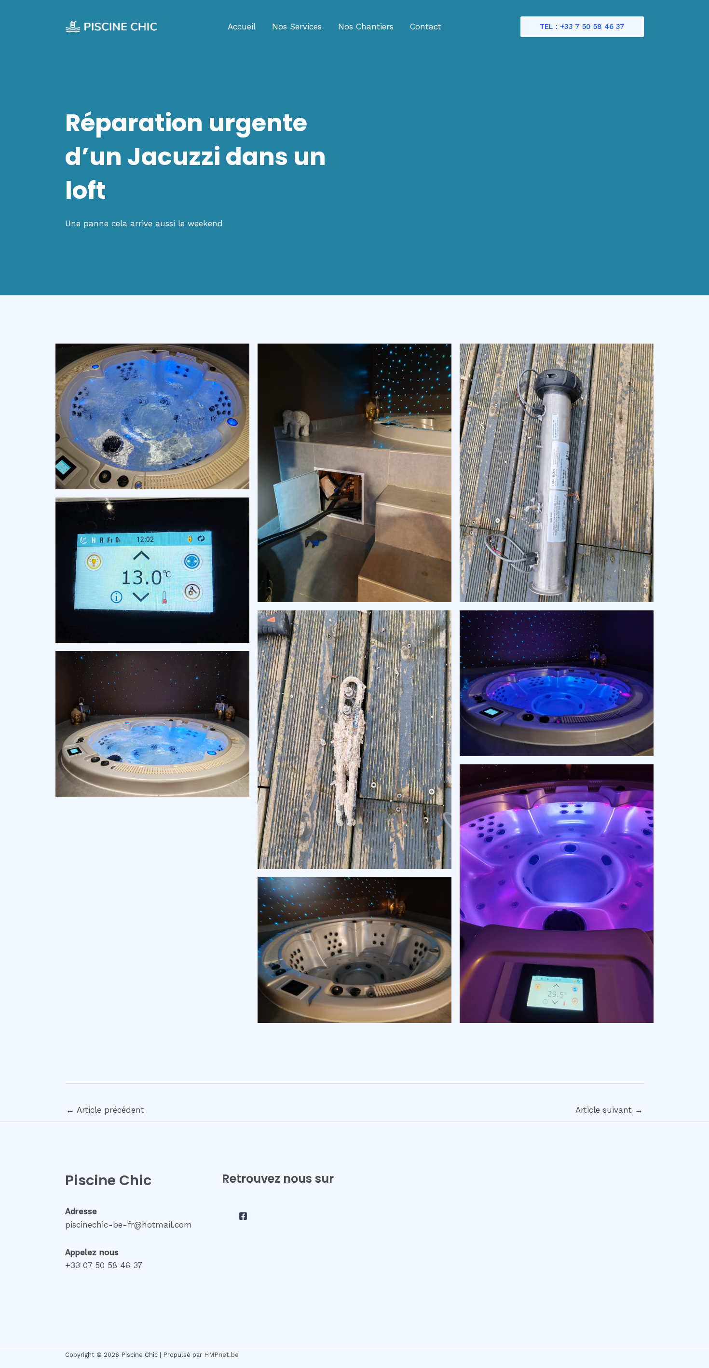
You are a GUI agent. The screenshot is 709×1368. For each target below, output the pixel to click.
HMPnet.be (221, 1354)
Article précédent (105, 1110)
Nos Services (297, 26)
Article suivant (609, 1110)
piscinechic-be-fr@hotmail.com (128, 1225)
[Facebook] (243, 1216)
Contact (425, 26)
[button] (582, 26)
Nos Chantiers (366, 26)
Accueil (242, 26)
